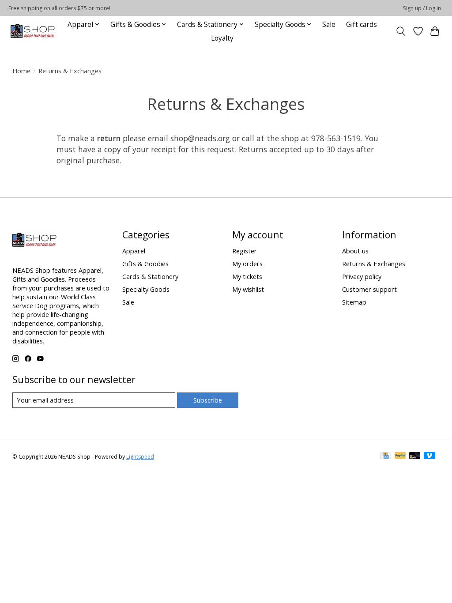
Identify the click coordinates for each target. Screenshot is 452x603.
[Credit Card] (385, 456)
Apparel (133, 250)
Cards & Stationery (150, 276)
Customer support (369, 289)
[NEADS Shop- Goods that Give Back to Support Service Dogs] (33, 31)
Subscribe (207, 400)
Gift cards (361, 24)
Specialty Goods (146, 289)
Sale (328, 24)
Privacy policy (361, 276)
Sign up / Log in (422, 8)
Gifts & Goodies (145, 263)
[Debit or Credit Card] (415, 456)
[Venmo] (429, 456)
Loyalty (222, 38)
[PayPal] (400, 456)
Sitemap (354, 302)
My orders (247, 263)
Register (244, 250)
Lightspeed (140, 456)
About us (355, 250)
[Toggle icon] (400, 31)
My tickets (247, 276)
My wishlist (248, 289)
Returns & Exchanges (373, 263)
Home (21, 70)
